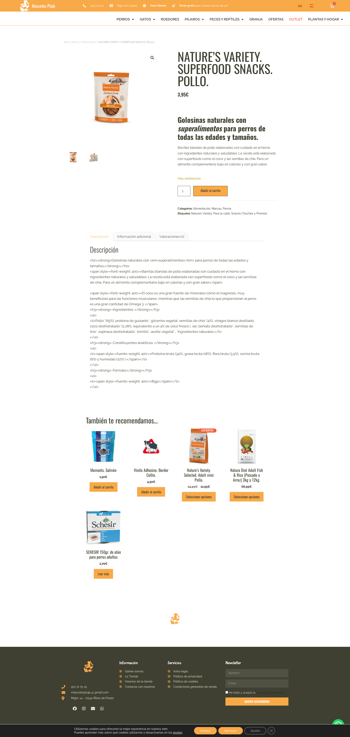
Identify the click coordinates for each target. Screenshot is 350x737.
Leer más (103, 573)
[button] (152, 57)
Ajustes (255, 730)
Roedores (170, 19)
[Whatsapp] (102, 709)
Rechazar (230, 730)
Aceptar (205, 730)
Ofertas (275, 19)
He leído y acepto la (257, 692)
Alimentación (88, 42)
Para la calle (221, 213)
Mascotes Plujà (43, 6)
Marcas (216, 208)
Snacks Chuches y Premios (249, 213)
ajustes (177, 732)
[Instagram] (84, 709)
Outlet (295, 19)
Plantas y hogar (323, 19)
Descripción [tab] (99, 237)
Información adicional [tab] (134, 237)
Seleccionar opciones (199, 496)
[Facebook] (75, 709)
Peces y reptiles (224, 19)
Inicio (66, 42)
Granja (256, 19)
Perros (123, 19)
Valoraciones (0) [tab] (171, 237)
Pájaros (192, 19)
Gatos (145, 19)
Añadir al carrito (210, 190)
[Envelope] (93, 709)
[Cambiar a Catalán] (300, 6)
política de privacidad (270, 692)
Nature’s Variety (201, 213)
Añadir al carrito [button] (103, 487)
